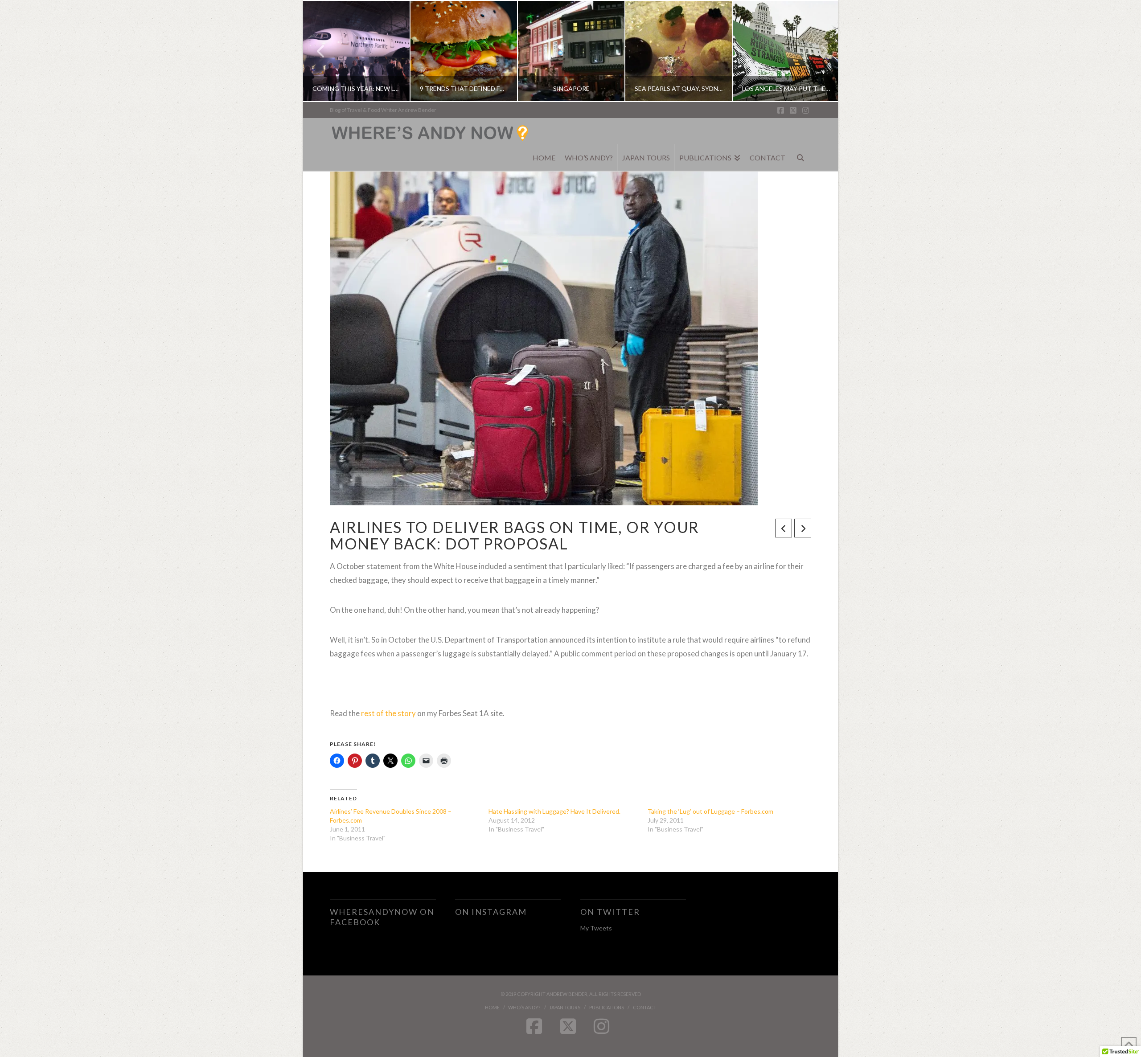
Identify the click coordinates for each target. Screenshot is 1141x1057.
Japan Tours (564, 1007)
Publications (606, 1007)
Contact (645, 1007)
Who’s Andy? (524, 1007)
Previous (321, 51)
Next (819, 51)
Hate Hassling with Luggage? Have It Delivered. (554, 811)
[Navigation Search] (800, 157)
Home (492, 1007)
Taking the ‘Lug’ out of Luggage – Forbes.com (710, 811)
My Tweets (596, 928)
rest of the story (388, 713)
